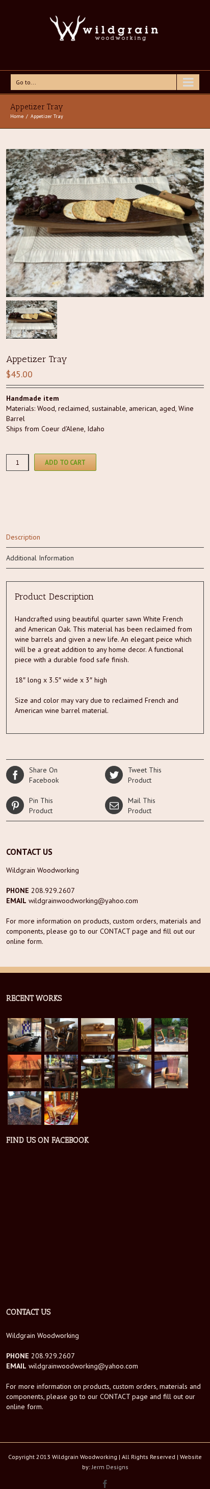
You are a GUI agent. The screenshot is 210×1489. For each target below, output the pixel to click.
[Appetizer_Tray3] (105, 223)
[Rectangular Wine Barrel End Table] (24, 1071)
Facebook (44, 775)
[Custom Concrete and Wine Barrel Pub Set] (61, 1071)
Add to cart (65, 462)
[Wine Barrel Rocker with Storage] (171, 1071)
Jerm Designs (110, 1467)
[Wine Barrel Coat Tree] (134, 1035)
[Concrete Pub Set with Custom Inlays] (98, 1071)
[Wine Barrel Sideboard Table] (98, 1035)
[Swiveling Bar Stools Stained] (171, 1035)
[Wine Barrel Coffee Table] (134, 1071)
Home (16, 116)
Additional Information (40, 557)
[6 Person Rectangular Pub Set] (61, 1035)
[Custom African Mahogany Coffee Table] (24, 1108)
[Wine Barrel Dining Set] (61, 1108)
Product (145, 775)
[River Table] (24, 1035)
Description (23, 537)
